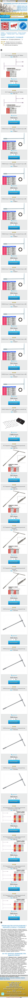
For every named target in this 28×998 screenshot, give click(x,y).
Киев (4, 979)
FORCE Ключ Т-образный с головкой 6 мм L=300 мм (14, 129)
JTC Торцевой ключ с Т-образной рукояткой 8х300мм (14, 569)
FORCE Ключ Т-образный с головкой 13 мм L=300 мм (14, 375)
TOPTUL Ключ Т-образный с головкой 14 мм (14, 609)
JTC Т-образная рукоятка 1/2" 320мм (14, 92)
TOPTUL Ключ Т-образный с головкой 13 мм (14, 648)
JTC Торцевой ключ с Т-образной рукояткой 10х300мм (14, 528)
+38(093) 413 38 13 (22, 7)
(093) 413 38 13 (14, 984)
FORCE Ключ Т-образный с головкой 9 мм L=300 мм (14, 234)
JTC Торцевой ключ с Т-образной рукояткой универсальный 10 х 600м (14, 896)
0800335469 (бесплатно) (20, 10)
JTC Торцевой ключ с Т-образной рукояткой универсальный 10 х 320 (14, 808)
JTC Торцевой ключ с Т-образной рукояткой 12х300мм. (14, 487)
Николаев (12, 977)
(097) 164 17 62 (16, 982)
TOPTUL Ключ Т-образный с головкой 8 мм (14, 768)
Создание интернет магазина (12, 997)
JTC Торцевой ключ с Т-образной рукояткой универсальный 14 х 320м (14, 837)
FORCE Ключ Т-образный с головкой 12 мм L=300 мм (14, 340)
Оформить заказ (20, 1)
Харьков (23, 977)
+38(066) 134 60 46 (22, 9)
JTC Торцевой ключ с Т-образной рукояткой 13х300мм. (14, 446)
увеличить (15, 115)
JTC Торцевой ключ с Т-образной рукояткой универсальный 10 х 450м (14, 866)
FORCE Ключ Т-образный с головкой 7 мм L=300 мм (14, 164)
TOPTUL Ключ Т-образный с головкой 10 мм (14, 728)
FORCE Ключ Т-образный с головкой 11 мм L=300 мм (14, 305)
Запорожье (17, 977)
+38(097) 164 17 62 (22, 6)
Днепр (1, 979)
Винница (8, 977)
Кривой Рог (2, 977)
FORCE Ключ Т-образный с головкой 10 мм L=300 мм (14, 269)
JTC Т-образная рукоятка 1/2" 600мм (14, 55)
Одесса (8, 979)
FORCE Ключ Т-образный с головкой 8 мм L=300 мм (14, 199)
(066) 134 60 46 (14, 985)
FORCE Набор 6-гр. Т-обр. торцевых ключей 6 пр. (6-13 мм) (14, 410)
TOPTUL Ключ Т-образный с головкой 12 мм (14, 688)
